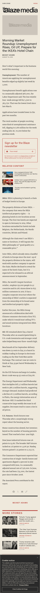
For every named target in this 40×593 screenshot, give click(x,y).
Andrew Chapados (25, 535)
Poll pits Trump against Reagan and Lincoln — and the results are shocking (27, 519)
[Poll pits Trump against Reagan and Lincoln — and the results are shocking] (9, 520)
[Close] (37, 557)
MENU (36, 3)
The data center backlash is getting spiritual (25, 188)
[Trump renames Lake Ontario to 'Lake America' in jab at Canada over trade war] (9, 544)
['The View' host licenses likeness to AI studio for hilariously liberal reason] (9, 532)
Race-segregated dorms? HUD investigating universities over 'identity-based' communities (26, 174)
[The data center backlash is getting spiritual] (7, 189)
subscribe (6, 3)
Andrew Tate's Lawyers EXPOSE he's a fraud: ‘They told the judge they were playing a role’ (26, 181)
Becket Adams (8, 55)
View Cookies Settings (20, 589)
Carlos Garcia (24, 523)
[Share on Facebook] (14, 492)
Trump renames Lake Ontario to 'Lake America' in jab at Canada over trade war (28, 544)
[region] (20, 574)
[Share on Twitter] (18, 492)
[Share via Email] (22, 492)
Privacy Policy (24, 155)
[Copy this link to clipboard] (26, 492)
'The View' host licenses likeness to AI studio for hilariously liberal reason (28, 531)
